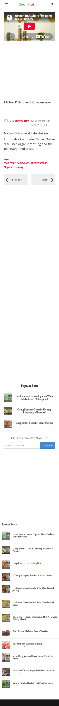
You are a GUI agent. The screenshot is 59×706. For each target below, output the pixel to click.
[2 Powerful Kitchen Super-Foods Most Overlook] (6, 672)
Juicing (15, 608)
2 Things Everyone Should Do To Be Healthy (33, 575)
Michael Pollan (40, 120)
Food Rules (23, 163)
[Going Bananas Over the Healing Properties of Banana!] (8, 411)
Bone (15, 662)
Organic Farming (13, 167)
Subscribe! (47, 445)
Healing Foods (18, 647)
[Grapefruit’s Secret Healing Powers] (8, 424)
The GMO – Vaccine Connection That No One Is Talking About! (35, 618)
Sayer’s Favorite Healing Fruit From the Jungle (33, 683)
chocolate (16, 634)
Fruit (14, 686)
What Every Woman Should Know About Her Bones (33, 657)
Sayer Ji (15, 622)
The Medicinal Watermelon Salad (27, 644)
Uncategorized (19, 402)
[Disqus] (29, 235)
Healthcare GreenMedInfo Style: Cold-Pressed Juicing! (33, 589)
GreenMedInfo (19, 120)
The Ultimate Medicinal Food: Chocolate (30, 631)
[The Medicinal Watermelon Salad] (6, 645)
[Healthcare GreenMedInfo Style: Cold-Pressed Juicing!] (6, 589)
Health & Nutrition (20, 578)
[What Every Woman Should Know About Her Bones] (6, 657)
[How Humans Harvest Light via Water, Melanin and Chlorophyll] (8, 397)
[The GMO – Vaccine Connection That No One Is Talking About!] (6, 618)
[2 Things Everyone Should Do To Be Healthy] (6, 577)
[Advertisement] (29, 70)
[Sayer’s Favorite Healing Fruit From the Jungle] (6, 684)
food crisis (10, 163)
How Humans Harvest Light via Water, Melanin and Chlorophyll (34, 398)
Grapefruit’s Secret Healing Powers (34, 423)
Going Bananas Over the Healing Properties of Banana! (34, 411)
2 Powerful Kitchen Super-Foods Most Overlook (33, 670)
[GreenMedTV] (28, 4)
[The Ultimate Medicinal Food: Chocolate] (6, 633)
